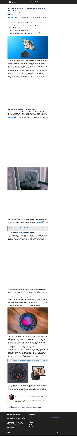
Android (30, 424)
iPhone (34, 221)
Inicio (26, 1)
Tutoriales (31, 428)
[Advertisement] (27, 88)
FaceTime (28, 238)
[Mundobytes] (13, 2)
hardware (40, 222)
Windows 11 (31, 418)
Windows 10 (31, 420)
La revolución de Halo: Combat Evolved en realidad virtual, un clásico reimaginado (25, 407)
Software (31, 426)
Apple (16, 17)
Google (30, 33)
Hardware (31, 422)
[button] (68, 2)
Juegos (30, 417)
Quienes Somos (57, 432)
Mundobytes (10, 17)
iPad (36, 236)
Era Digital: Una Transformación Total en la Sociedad (19, 406)
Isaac (12, 14)
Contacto (68, 432)
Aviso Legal (63, 432)
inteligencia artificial (12, 117)
